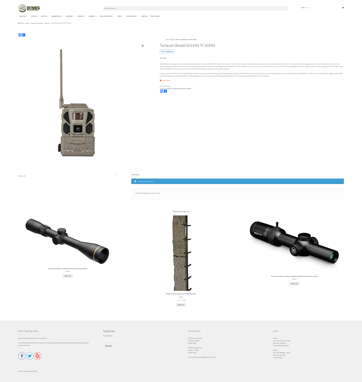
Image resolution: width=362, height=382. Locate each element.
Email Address (108, 336)
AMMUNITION (56, 16)
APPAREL (92, 16)
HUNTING (23, 16)
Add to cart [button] (67, 276)
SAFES (119, 16)
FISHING (34, 16)
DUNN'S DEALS (131, 16)
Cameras (46, 23)
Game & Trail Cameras (37, 23)
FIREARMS (69, 16)
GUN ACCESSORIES (106, 16)
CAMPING (144, 16)
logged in (146, 193)
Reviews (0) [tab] (21, 176)
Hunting (27, 23)
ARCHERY (80, 16)
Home (22, 23)
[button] (142, 45)
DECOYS (44, 16)
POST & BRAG (155, 16)
